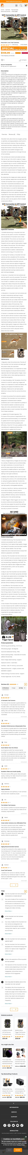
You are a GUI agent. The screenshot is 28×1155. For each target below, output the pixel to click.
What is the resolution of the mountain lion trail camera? (15, 960)
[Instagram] (9, 1125)
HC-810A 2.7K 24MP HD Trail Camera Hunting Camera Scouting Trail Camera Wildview (7, 1032)
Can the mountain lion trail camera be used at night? (15, 940)
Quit (9, 1150)
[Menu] (16, 5)
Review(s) (15, 44)
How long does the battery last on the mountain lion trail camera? (15, 983)
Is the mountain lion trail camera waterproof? (14, 917)
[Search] (21, 5)
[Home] (2, 5)
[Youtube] (17, 1125)
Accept (18, 1150)
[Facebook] (4, 1125)
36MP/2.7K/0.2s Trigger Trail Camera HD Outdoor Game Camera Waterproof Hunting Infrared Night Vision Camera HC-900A (20, 1032)
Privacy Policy (20, 1144)
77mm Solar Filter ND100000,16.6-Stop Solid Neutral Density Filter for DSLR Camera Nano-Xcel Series (7, 1062)
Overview (4, 134)
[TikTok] (21, 1125)
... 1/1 (14, 885)
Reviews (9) (12, 134)
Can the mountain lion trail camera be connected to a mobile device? (15, 895)
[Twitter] (13, 1125)
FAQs (18, 134)
